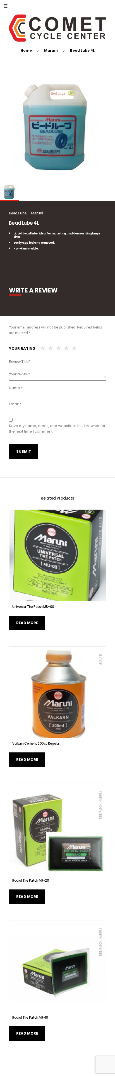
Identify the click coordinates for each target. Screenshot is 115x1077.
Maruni (51, 50)
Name (16, 387)
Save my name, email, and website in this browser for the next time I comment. (57, 428)
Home (26, 50)
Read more (27, 622)
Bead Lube (18, 212)
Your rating (22, 348)
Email (15, 404)
